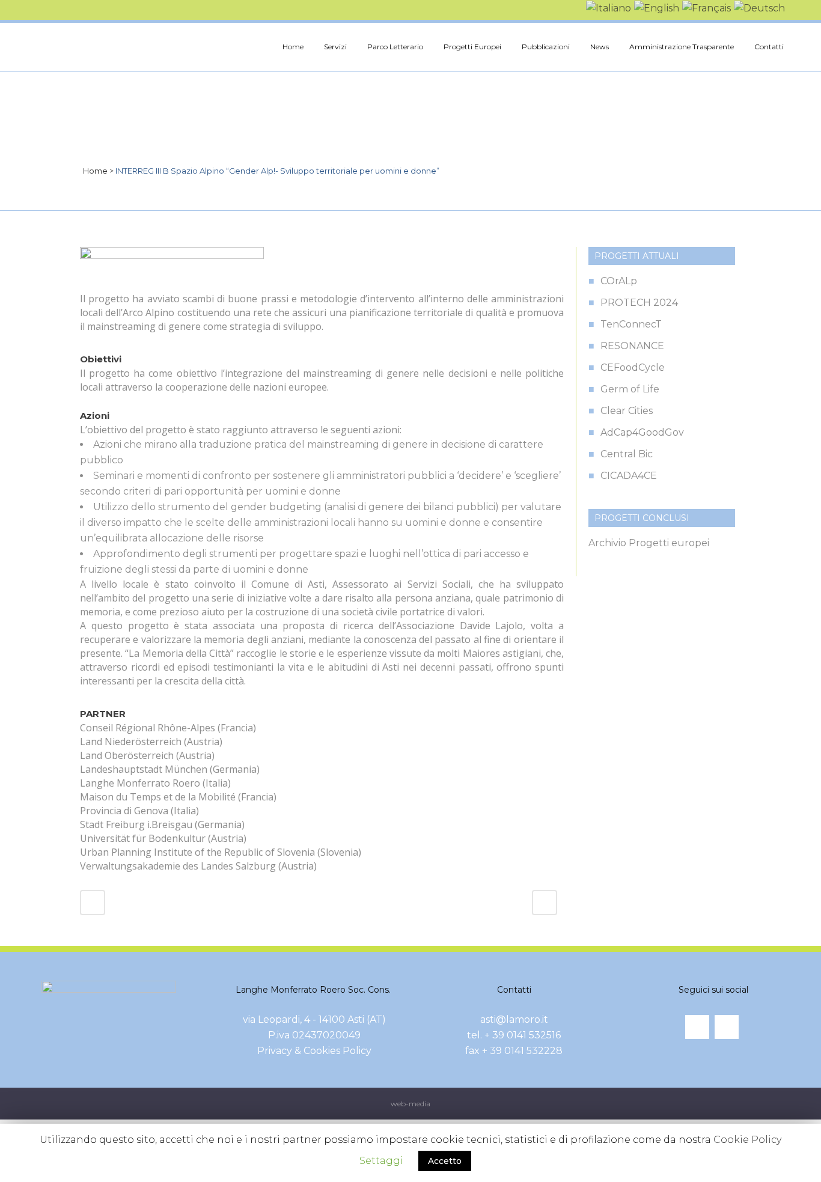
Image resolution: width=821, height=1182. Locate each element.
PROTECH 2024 (639, 302)
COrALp (618, 281)
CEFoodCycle (632, 367)
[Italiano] (607, 7)
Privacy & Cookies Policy (314, 1050)
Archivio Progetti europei (648, 543)
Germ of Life (629, 389)
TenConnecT (631, 324)
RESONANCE (632, 346)
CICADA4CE (628, 475)
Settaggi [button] (381, 1160)
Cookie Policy (747, 1139)
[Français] (705, 7)
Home (95, 170)
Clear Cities (626, 410)
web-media (410, 1103)
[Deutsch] (758, 7)
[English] (655, 7)
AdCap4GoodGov (642, 432)
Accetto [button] (445, 1161)
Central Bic (626, 454)
